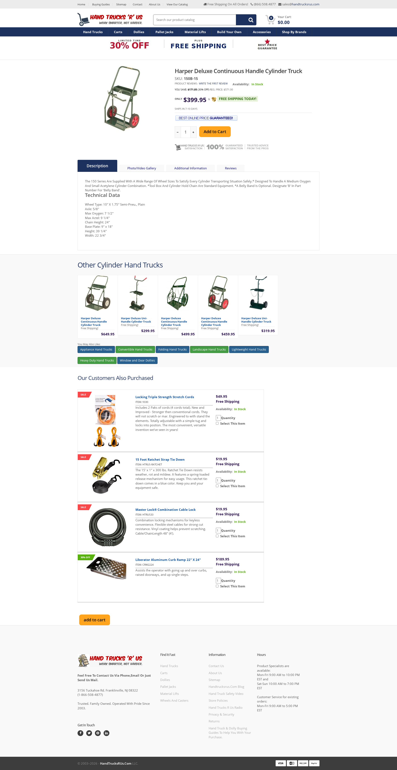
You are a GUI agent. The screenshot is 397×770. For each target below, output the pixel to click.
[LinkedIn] (106, 733)
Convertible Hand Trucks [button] (135, 349)
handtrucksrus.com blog (226, 686)
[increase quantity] (193, 132)
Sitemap (121, 4)
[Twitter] (89, 733)
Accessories (262, 32)
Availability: (241, 84)
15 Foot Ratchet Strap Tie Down (160, 459)
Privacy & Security (221, 714)
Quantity (228, 418)
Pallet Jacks (164, 32)
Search (244, 20)
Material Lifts (195, 32)
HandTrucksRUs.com (115, 763)
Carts (118, 32)
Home (81, 4)
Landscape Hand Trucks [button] (209, 349)
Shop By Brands (294, 32)
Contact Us (216, 666)
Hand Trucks (93, 32)
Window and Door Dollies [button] (137, 360)
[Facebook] (80, 733)
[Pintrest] (98, 733)
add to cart (94, 620)
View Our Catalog (177, 4)
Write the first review (213, 83)
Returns (214, 721)
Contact (137, 4)
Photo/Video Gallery (141, 168)
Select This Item (232, 423)
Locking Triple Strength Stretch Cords (164, 397)
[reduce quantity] (178, 132)
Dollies (139, 32)
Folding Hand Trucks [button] (172, 349)
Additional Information (190, 168)
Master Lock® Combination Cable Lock (165, 509)
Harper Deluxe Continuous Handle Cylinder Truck (94, 321)
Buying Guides (101, 4)
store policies (218, 700)
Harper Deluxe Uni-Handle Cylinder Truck (136, 319)
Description (97, 166)
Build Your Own (229, 32)
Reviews (231, 168)
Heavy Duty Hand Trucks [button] (97, 360)
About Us (154, 4)
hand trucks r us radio (226, 707)
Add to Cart (215, 131)
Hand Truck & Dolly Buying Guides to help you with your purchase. (230, 732)
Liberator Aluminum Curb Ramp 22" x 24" (168, 560)
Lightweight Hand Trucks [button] (249, 349)
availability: (224, 409)
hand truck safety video (226, 694)
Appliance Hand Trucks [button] (96, 349)
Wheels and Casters (174, 700)
